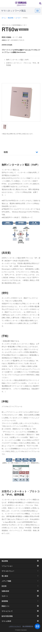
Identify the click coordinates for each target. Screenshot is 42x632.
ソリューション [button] (7, 566)
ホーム (4, 18)
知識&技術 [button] (5, 591)
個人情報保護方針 (28, 626)
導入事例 (5, 576)
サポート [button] (5, 596)
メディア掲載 (6, 581)
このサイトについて (15, 626)
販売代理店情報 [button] (7, 616)
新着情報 (5, 601)
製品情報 (10, 18)
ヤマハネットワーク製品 (13, 10)
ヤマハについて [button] (7, 611)
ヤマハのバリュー (8, 571)
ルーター (18, 18)
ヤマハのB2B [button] (6, 621)
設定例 (4, 586)
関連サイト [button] (6, 606)
